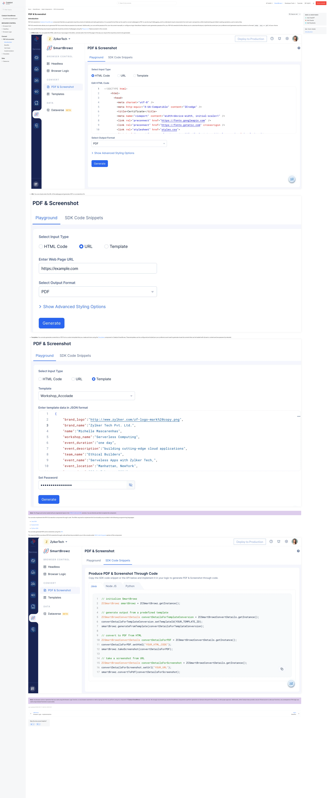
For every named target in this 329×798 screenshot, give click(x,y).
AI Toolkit (268, 3)
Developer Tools (289, 3)
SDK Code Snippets (100, 535)
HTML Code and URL (75, 513)
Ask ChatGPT (311, 18)
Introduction (8, 42)
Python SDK (34, 528)
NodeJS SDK (35, 525)
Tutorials (299, 3)
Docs (29, 9)
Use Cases (7, 48)
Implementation (9, 51)
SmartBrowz (36, 9)
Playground (85, 29)
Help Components (47, 9)
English (308, 3)
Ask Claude (310, 20)
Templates (101, 337)
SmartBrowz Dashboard (10, 18)
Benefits (6, 45)
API (62, 531)
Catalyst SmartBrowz (46, 22)
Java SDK (34, 521)
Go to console (321, 3)
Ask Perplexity (311, 23)
